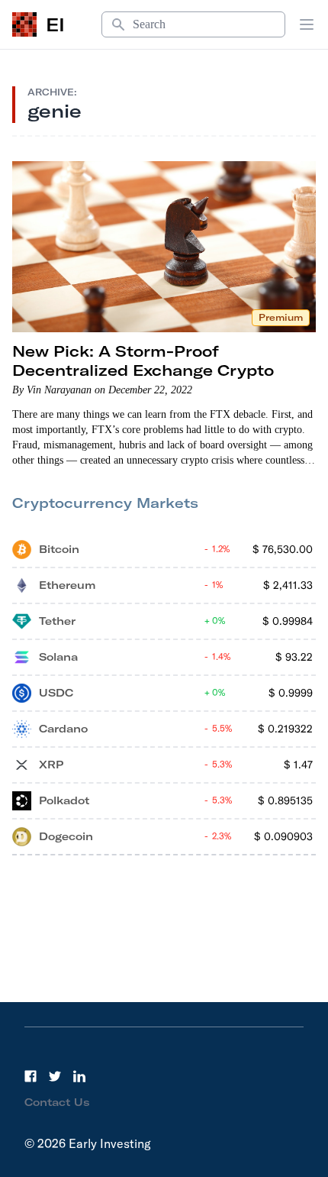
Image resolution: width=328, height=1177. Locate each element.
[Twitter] (55, 1076)
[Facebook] (30, 1076)
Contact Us (57, 1102)
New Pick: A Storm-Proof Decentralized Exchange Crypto (143, 360)
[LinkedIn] (79, 1076)
